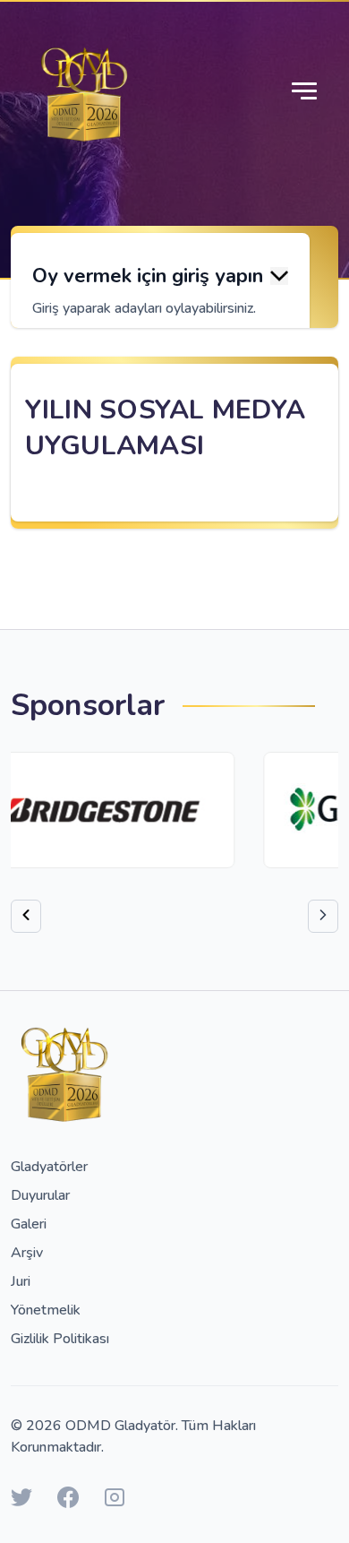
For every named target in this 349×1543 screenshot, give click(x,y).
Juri (20, 1281)
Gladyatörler (49, 1167)
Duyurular (40, 1195)
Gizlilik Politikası (60, 1339)
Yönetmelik (46, 1310)
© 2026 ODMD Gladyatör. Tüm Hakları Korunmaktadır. (133, 1436)
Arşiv (27, 1253)
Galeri (29, 1224)
